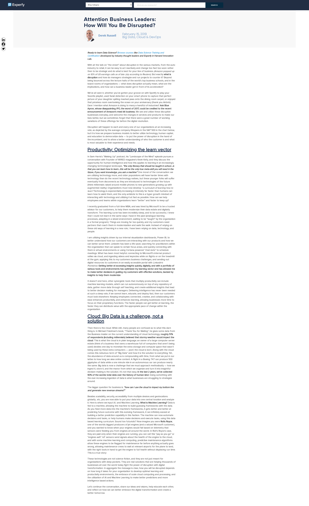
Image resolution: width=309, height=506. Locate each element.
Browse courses (125, 52)
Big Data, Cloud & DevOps (141, 37)
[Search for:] (170, 5)
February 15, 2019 (134, 34)
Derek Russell (107, 35)
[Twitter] (3, 48)
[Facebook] (3, 44)
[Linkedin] (3, 39)
